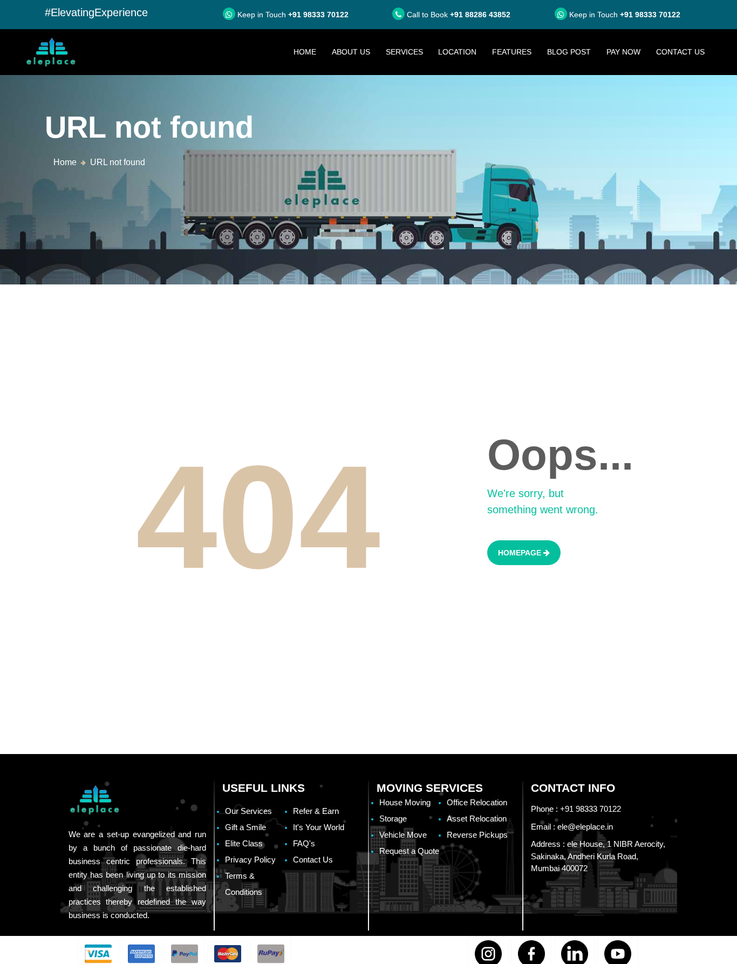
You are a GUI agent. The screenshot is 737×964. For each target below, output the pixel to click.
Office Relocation (477, 802)
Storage (393, 818)
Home (309, 51)
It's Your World (318, 827)
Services (404, 51)
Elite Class (244, 843)
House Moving (405, 802)
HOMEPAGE (520, 552)
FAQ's (304, 843)
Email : (572, 826)
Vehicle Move (403, 834)
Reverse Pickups (477, 834)
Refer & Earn (316, 811)
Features (511, 51)
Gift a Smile (245, 827)
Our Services (248, 811)
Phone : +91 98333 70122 (576, 808)
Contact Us (680, 51)
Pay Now (623, 51)
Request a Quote (409, 851)
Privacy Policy (250, 859)
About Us (351, 51)
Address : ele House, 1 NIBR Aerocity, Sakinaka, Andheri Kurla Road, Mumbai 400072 (598, 856)
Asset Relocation (477, 818)
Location (457, 51)
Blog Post (569, 51)
